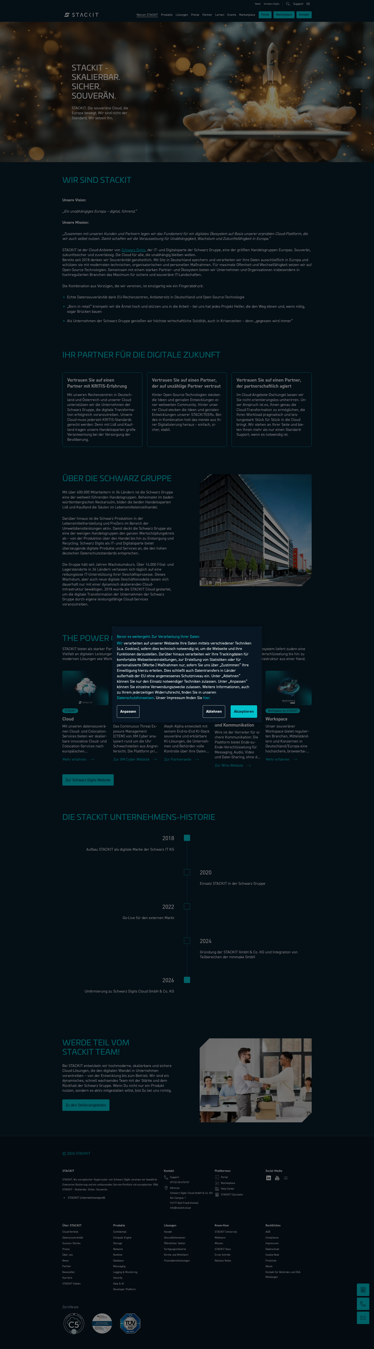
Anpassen (128, 711)
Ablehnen (214, 711)
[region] (187, 674)
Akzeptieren (244, 711)
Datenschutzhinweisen (135, 697)
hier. (207, 697)
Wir (120, 643)
